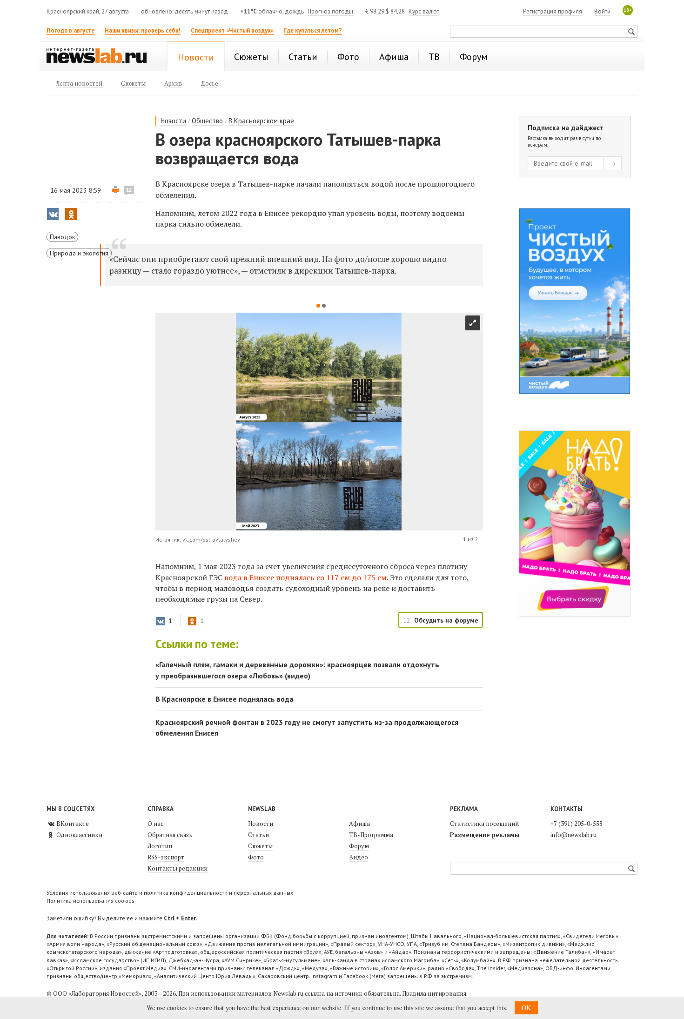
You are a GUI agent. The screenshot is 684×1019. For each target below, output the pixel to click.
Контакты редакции (178, 868)
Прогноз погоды (330, 11)
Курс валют (424, 11)
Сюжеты (260, 846)
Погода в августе (70, 30)
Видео (358, 857)
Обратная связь (170, 835)
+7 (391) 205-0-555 (576, 823)
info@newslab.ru (573, 835)
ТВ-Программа (371, 835)
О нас (155, 823)
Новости (173, 120)
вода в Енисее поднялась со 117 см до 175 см (305, 577)
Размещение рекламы (484, 835)
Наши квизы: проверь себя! (143, 30)
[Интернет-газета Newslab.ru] (101, 57)
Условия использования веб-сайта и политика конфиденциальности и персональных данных (170, 892)
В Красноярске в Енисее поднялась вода (224, 699)
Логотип (160, 846)
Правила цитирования (434, 993)
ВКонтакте (72, 823)
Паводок (62, 237)
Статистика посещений (484, 823)
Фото (256, 857)
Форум (359, 846)
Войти (602, 11)
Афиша (359, 823)
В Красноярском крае (261, 120)
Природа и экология (79, 253)
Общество (207, 120)
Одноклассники (78, 835)
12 (129, 190)
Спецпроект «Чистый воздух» (232, 30)
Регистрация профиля (552, 11)
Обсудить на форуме (446, 620)
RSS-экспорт (166, 857)
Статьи (258, 835)
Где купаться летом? (313, 30)
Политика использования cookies (90, 900)
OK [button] (526, 1007)
